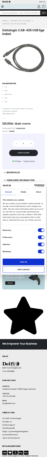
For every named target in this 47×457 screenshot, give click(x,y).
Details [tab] (23, 192)
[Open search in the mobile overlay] (23, 13)
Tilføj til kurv (23, 153)
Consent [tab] (8, 192)
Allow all (23, 262)
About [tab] (38, 192)
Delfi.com (42, 2)
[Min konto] (39, 6)
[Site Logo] (6, 2)
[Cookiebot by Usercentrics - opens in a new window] (34, 185)
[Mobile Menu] (2, 6)
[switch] (41, 237)
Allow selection (23, 269)
